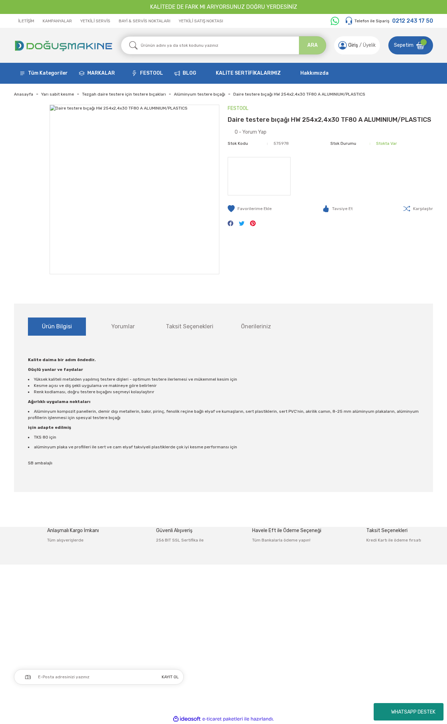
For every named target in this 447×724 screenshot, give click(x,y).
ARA (312, 45)
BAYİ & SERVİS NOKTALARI (144, 20)
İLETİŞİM (26, 20)
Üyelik (369, 45)
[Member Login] (342, 45)
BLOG (189, 73)
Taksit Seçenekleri (189, 326)
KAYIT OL (170, 676)
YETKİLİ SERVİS (95, 20)
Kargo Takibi (288, 648)
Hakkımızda (314, 73)
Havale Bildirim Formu (299, 634)
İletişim (283, 604)
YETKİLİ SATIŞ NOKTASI (201, 20)
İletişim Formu (291, 619)
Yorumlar (123, 326)
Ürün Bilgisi (57, 326)
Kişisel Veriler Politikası (383, 648)
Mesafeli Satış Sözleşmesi (387, 604)
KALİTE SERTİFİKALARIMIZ (248, 73)
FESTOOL (151, 73)
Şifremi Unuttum (211, 634)
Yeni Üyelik (204, 604)
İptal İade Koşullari (378, 634)
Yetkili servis (289, 663)
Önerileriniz (256, 326)
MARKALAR (101, 73)
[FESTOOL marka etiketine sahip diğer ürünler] (259, 176)
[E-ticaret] (222, 719)
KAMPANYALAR (57, 20)
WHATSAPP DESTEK (413, 712)
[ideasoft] (187, 719)
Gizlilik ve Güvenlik (378, 619)
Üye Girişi (202, 619)
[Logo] (63, 45)
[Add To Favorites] (250, 208)
